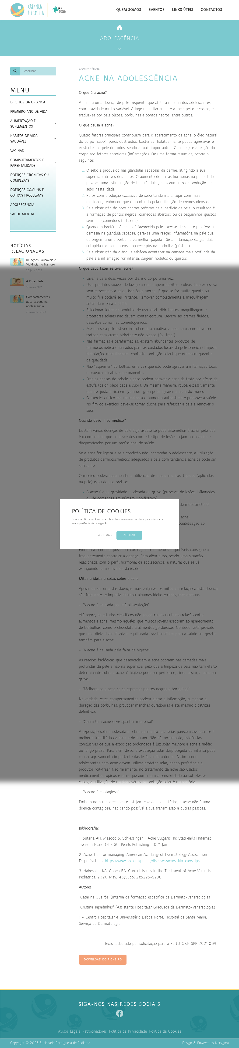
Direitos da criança (27, 102)
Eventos (157, 10)
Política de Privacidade (128, 1032)
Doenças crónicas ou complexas (29, 178)
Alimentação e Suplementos (23, 124)
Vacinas (17, 151)
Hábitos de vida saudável (24, 138)
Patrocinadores (94, 1032)
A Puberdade (34, 281)
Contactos (211, 10)
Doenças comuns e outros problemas (27, 192)
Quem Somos (128, 10)
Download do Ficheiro (103, 959)
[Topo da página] (228, 1021)
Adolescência (119, 38)
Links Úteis (182, 10)
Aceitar (129, 535)
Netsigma (222, 1043)
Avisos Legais (69, 1032)
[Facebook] (119, 1013)
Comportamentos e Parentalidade (27, 163)
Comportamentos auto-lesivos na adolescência (38, 302)
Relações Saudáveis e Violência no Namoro (41, 263)
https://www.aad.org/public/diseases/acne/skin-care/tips (152, 861)
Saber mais (104, 535)
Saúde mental (22, 214)
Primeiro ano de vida (28, 112)
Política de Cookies (165, 1032)
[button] (53, 124)
